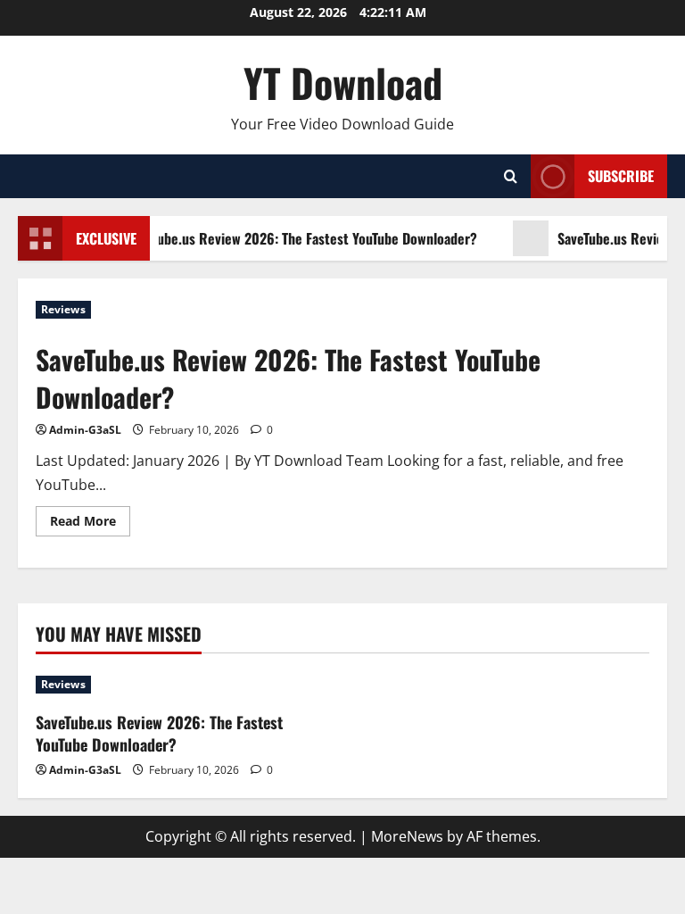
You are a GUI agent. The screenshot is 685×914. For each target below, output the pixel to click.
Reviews (63, 309)
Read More (90, 523)
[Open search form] (510, 176)
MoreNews (407, 836)
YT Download (342, 83)
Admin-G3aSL (85, 429)
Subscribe (621, 176)
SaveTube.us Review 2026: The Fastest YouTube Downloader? (299, 238)
